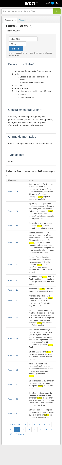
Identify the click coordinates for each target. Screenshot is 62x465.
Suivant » (20, 434)
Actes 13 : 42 (13, 226)
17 (52, 429)
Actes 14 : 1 (12, 265)
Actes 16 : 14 (13, 338)
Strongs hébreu (25, 20)
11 (17, 429)
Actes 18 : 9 (12, 385)
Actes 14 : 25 (13, 290)
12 (22, 429)
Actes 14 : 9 (12, 280)
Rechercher (16, 49)
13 (28, 429)
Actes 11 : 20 (13, 211)
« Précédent (15, 424)
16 (46, 429)
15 (40, 429)
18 (11, 434)
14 (34, 429)
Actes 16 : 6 (12, 301)
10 (11, 429)
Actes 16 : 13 (13, 318)
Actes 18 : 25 (13, 399)
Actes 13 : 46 (13, 243)
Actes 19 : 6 (12, 414)
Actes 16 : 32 (13, 355)
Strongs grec (10, 20)
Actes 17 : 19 (13, 370)
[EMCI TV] (31, 3)
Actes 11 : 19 (13, 192)
